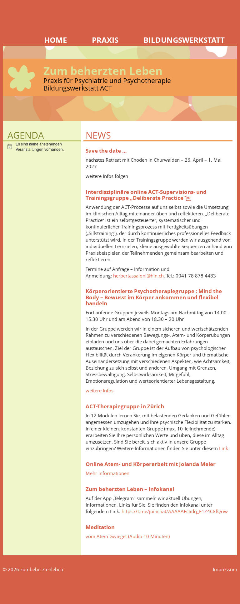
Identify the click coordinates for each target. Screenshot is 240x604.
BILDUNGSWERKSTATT (184, 40)
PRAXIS (105, 40)
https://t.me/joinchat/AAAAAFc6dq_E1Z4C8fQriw (175, 511)
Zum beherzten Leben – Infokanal (130, 489)
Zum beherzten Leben (102, 70)
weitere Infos (99, 390)
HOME (55, 40)
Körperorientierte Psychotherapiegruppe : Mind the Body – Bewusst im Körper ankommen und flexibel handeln (154, 297)
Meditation (100, 527)
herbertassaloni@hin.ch (138, 276)
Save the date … (106, 150)
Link (223, 448)
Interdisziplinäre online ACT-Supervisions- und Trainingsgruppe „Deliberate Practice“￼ (146, 194)
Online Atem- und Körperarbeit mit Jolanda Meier (151, 464)
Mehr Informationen (107, 473)
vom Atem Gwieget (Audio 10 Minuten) (128, 536)
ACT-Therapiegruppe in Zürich (125, 406)
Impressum (225, 569)
